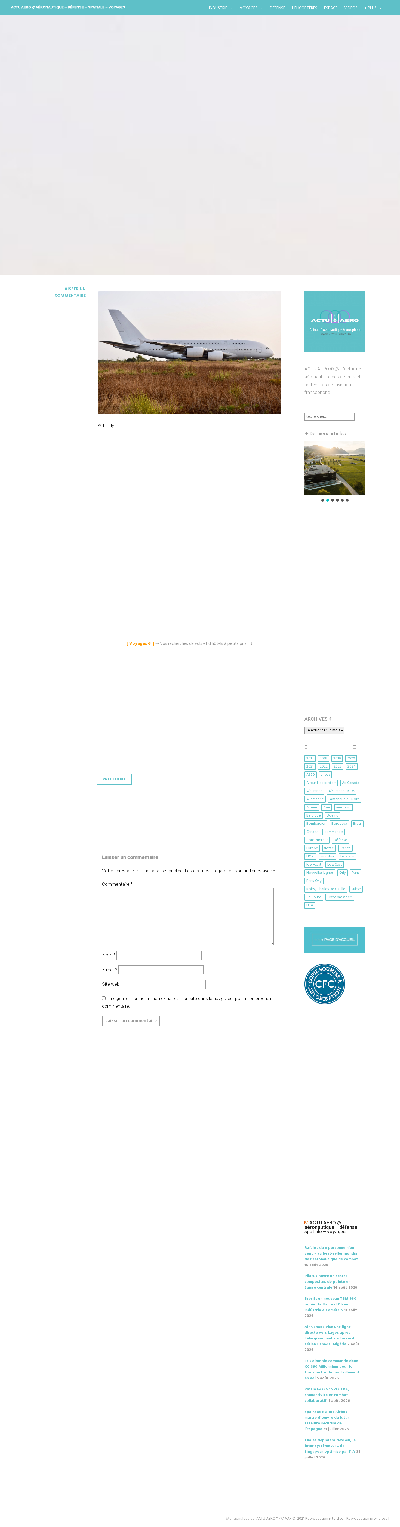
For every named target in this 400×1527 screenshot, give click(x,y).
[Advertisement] (191, 497)
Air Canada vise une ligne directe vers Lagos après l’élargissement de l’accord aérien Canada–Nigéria (329, 1335)
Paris (355, 873)
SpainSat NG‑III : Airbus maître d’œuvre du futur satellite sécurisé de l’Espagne (326, 1420)
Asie (326, 807)
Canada (312, 832)
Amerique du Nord (344, 799)
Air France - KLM (341, 791)
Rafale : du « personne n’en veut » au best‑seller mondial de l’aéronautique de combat (331, 1253)
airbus (325, 775)
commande (333, 832)
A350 (310, 775)
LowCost (334, 864)
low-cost (313, 864)
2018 (323, 758)
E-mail (109, 969)
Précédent (114, 779)
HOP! (310, 856)
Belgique (313, 815)
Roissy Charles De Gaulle (325, 889)
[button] (334, 468)
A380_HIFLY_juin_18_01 (93, 139)
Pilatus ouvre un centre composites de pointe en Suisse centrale (327, 1282)
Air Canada (350, 783)
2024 (351, 767)
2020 (351, 758)
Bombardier (315, 824)
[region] (334, 472)
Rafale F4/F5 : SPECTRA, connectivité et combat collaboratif (326, 1395)
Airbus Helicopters (321, 783)
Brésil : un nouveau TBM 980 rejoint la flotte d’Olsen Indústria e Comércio (330, 1304)
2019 (337, 758)
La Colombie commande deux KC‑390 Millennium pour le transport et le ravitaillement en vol (331, 1369)
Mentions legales (240, 1519)
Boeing (333, 815)
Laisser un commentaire (70, 292)
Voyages (248, 8)
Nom (108, 955)
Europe (312, 848)
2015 (310, 758)
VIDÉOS (351, 8)
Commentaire (117, 884)
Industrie (218, 8)
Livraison (347, 856)
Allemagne (315, 799)
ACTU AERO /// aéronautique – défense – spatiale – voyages (68, 7)
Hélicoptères (304, 8)
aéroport (343, 807)
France (345, 848)
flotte (329, 848)
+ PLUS (370, 8)
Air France (314, 791)
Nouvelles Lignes (319, 873)
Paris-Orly (314, 881)
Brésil (357, 824)
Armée (311, 807)
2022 (324, 767)
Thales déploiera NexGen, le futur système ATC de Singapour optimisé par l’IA (330, 1446)
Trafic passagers (339, 897)
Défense (277, 8)
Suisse (356, 889)
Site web (110, 984)
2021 (310, 767)
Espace (330, 8)
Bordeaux (339, 824)
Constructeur (317, 840)
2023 (337, 767)
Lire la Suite (55, 171)
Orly (342, 873)
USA (309, 905)
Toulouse (313, 897)
